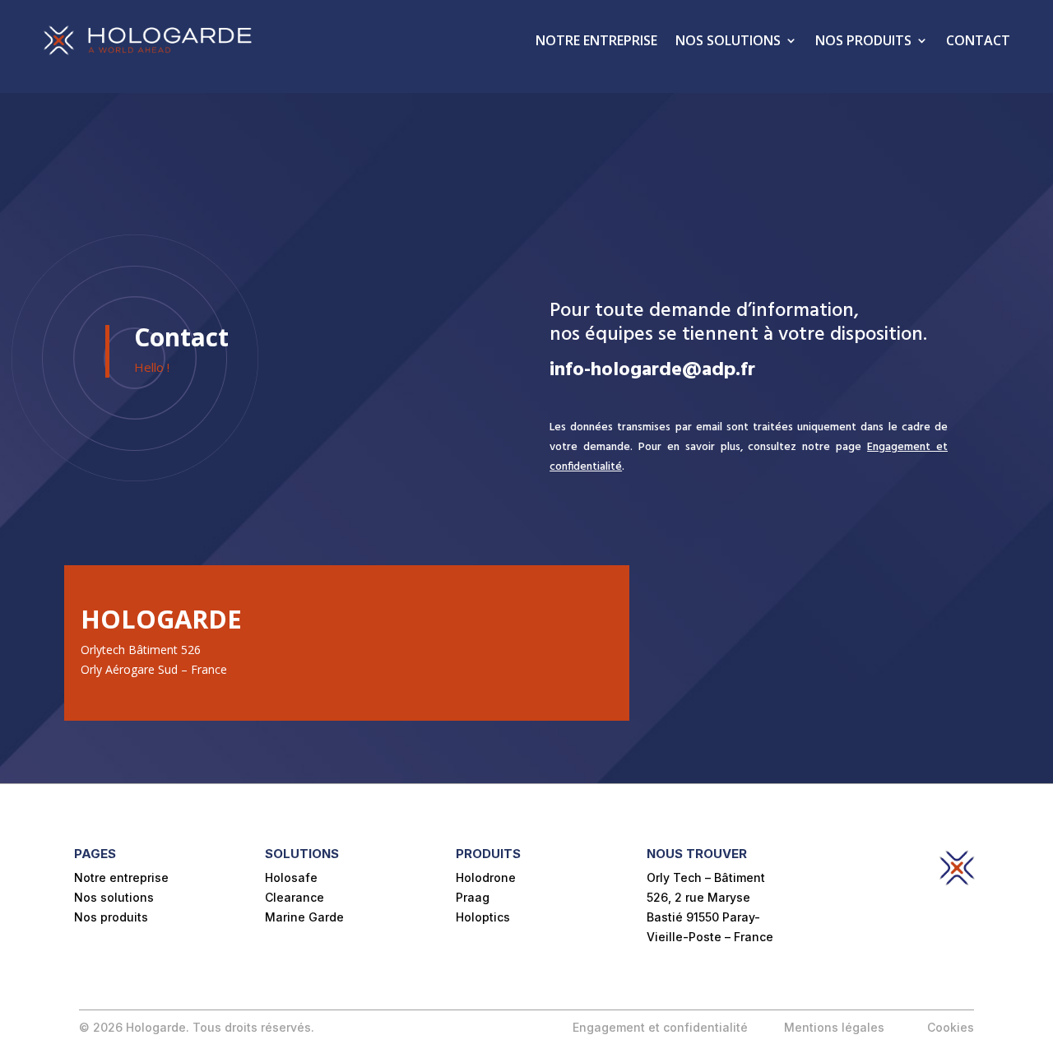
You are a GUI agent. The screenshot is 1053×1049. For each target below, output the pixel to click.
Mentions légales (836, 1027)
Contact (978, 40)
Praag (472, 897)
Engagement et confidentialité (660, 1027)
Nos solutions (728, 40)
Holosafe (291, 877)
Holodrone (486, 877)
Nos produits (863, 40)
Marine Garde (304, 917)
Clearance (294, 897)
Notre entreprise (596, 40)
